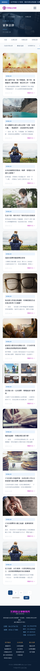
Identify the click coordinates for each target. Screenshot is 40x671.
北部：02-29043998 (29, 626)
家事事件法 (31, 46)
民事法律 (14, 40)
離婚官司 (8, 646)
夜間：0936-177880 (11, 630)
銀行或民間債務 (8, 655)
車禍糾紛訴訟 (8, 658)
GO (26, 598)
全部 (5, 40)
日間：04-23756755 (11, 626)
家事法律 (20, 17)
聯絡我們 (32, 646)
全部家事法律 (8, 46)
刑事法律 (24, 40)
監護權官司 (8, 649)
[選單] (34, 8)
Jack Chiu (24, 667)
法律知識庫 (11, 17)
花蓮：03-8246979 (29, 635)
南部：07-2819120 (29, 632)
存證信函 (20, 655)
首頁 (4, 17)
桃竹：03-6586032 (29, 629)
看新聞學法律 (20, 652)
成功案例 (20, 649)
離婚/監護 (20, 46)
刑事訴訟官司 (8, 652)
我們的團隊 (32, 649)
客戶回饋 (32, 652)
